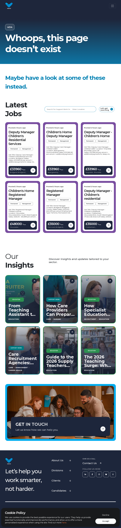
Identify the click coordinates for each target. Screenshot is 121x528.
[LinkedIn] (85, 474)
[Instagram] (99, 474)
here (64, 522)
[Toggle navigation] (112, 6)
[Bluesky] (106, 474)
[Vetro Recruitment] (9, 6)
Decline (105, 515)
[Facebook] (92, 474)
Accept (105, 521)
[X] (113, 474)
